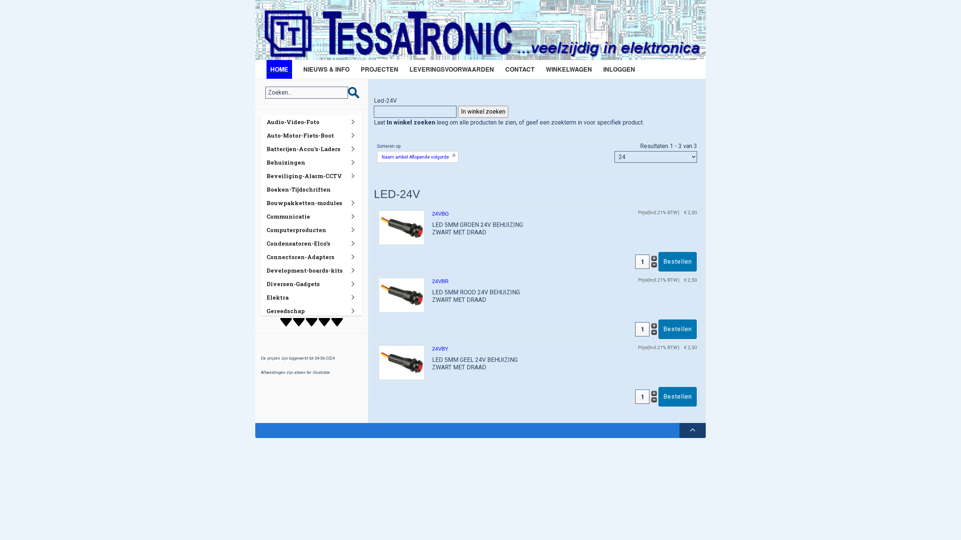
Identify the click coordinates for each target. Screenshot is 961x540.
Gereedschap (286, 311)
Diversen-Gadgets (293, 284)
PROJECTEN (379, 69)
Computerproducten (296, 230)
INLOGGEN (619, 69)
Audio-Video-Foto (293, 122)
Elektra (278, 297)
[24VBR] (401, 294)
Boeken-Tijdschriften (299, 189)
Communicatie (288, 216)
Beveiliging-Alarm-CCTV (304, 176)
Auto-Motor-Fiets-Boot (300, 135)
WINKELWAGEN (569, 69)
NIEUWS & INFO (326, 69)
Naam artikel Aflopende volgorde (415, 157)
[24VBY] (401, 362)
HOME (279, 69)
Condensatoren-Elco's (298, 243)
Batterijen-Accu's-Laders (303, 149)
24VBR (440, 281)
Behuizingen (286, 162)
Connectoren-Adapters (300, 257)
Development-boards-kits (305, 270)
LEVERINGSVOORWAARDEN (452, 69)
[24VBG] (401, 227)
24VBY (440, 349)
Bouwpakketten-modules (304, 203)
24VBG (440, 214)
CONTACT (520, 69)
